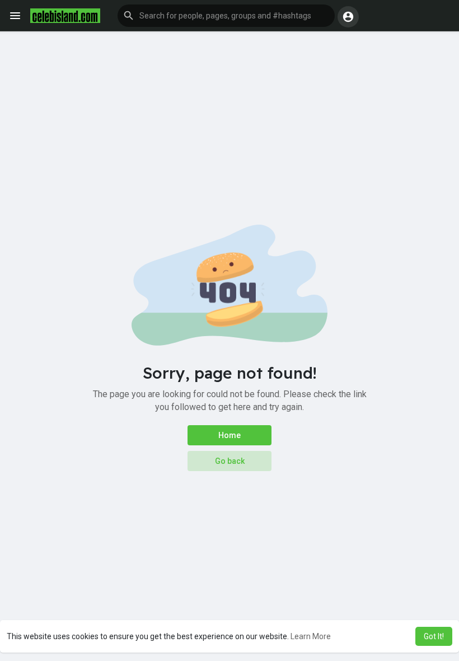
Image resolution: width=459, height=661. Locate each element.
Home (229, 435)
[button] (226, 15)
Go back (230, 461)
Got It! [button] (434, 636)
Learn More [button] (311, 636)
